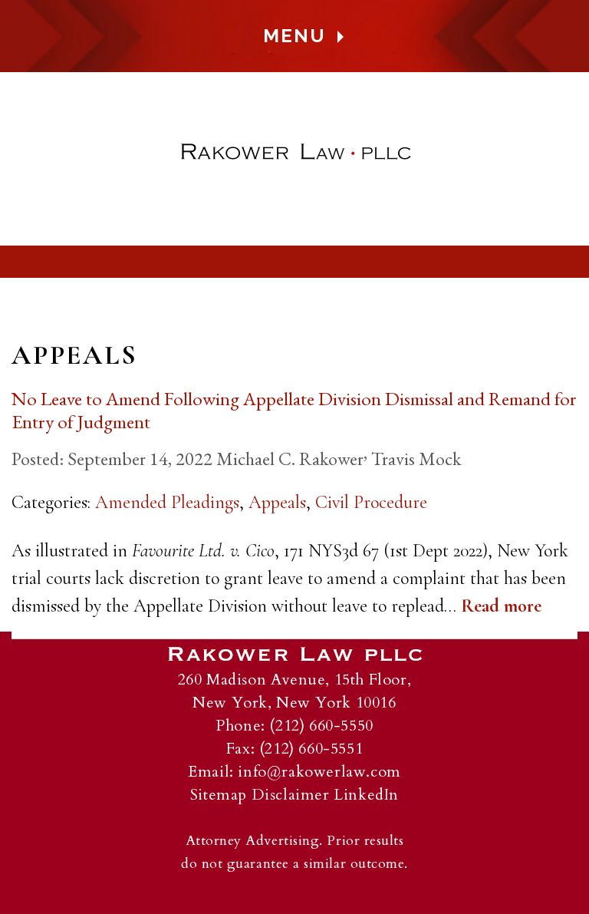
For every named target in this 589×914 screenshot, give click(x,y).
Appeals (277, 502)
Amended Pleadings (167, 502)
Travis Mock (416, 458)
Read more (501, 606)
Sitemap (218, 794)
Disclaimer (291, 794)
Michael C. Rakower (290, 458)
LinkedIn (366, 794)
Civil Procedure (371, 502)
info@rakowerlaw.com (319, 771)
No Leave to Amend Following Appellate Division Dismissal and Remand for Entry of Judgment (294, 410)
